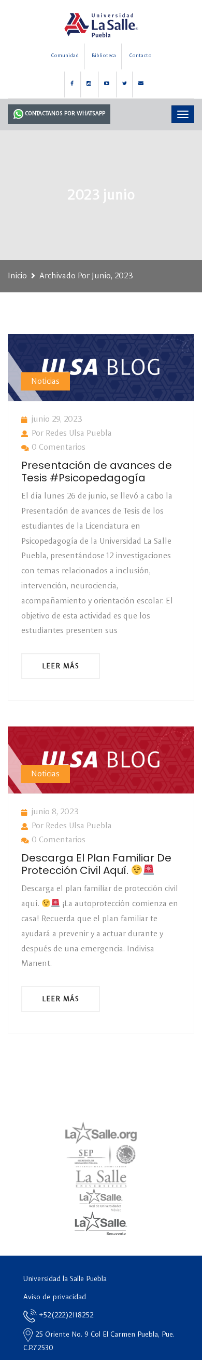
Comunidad (65, 55)
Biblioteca (104, 55)
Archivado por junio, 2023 (86, 276)
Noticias (45, 382)
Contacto (140, 55)
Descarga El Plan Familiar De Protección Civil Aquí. (96, 864)
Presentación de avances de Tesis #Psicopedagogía (96, 471)
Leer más (60, 666)
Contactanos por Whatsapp (64, 114)
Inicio (17, 276)
